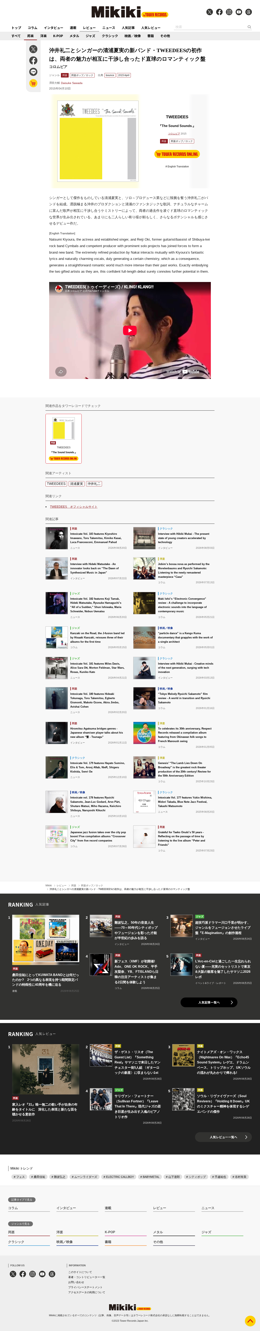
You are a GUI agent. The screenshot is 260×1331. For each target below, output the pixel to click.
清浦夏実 (76, 483)
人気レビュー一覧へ (223, 1137)
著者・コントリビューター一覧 (86, 1277)
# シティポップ (196, 1176)
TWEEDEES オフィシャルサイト (74, 506)
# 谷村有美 (239, 1176)
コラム (32, 27)
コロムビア (174, 133)
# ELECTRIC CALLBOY (119, 1176)
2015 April (123, 75)
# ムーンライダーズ (84, 1176)
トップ (16, 27)
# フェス (19, 1176)
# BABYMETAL (149, 1176)
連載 (73, 27)
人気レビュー (151, 27)
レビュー (89, 27)
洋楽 (43, 35)
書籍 (150, 35)
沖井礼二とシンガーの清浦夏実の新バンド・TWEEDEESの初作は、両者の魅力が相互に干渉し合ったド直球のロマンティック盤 (120, 889)
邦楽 (30, 35)
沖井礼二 (94, 483)
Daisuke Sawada (71, 83)
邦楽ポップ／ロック (82, 75)
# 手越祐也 (219, 1176)
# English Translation (177, 166)
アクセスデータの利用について (86, 1292)
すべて (16, 35)
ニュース (108, 27)
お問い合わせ (76, 1282)
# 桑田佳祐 (38, 1176)
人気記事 (128, 27)
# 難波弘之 (58, 1176)
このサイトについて (80, 1272)
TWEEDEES (56, 483)
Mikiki (49, 885)
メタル (74, 35)
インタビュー (53, 27)
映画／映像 (133, 35)
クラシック (110, 35)
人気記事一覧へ (209, 1002)
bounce (110, 75)
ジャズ (90, 35)
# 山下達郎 (173, 1176)
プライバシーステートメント (85, 1287)
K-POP (58, 35)
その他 (165, 35)
